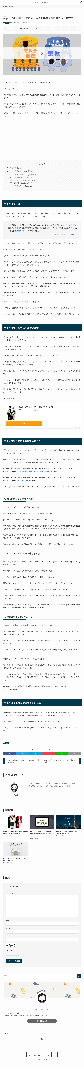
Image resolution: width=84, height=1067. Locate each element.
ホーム (30, 1055)
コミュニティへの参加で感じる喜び (25, 180)
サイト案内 (37, 1055)
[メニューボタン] (2, 2)
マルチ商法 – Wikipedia (68, 234)
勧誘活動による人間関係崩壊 (23, 177)
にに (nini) (14, 795)
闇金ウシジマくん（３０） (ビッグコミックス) (36, 407)
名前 (8, 920)
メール (9, 928)
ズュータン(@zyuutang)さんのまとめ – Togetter (32, 471)
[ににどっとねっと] (42, 2)
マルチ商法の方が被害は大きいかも (23, 186)
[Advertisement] (42, 138)
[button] (9, 753)
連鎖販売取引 (20, 231)
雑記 (7, 22)
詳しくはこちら (42, 1021)
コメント (9, 893)
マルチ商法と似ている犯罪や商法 (22, 171)
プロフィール (46, 1055)
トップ (54, 1055)
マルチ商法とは (15, 168)
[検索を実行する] (79, 976)
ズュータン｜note (21, 480)
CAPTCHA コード (11, 950)
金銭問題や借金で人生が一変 (23, 183)
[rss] (42, 1039)
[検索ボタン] (81, 2)
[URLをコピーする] (74, 753)
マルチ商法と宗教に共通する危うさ (23, 175)
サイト (8, 936)
